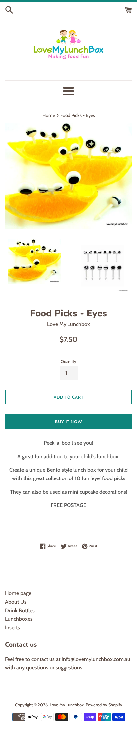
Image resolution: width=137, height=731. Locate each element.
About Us (16, 602)
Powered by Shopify (104, 705)
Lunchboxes (19, 619)
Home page (18, 593)
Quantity (68, 361)
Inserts (12, 627)
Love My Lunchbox (67, 705)
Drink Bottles (20, 610)
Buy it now (68, 421)
